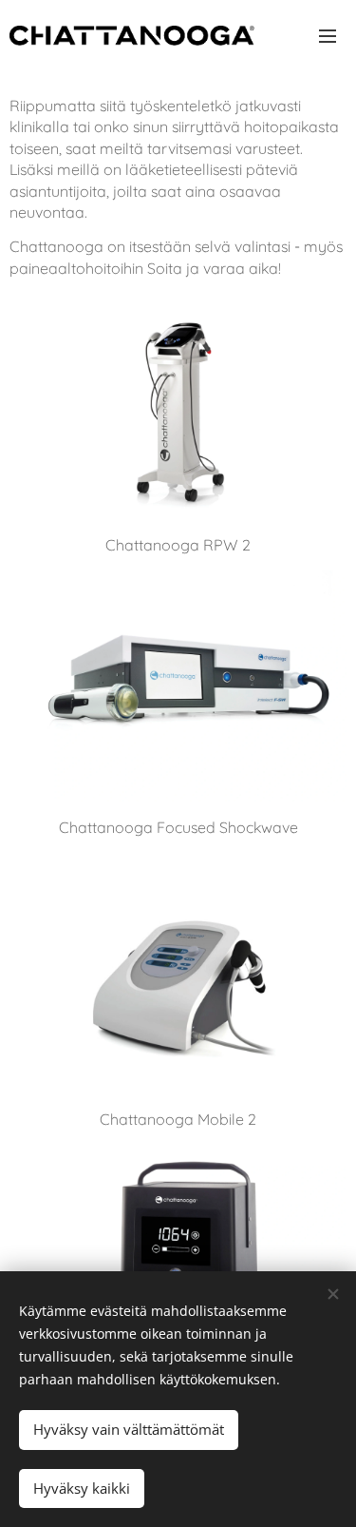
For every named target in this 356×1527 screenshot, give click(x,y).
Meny (328, 35)
